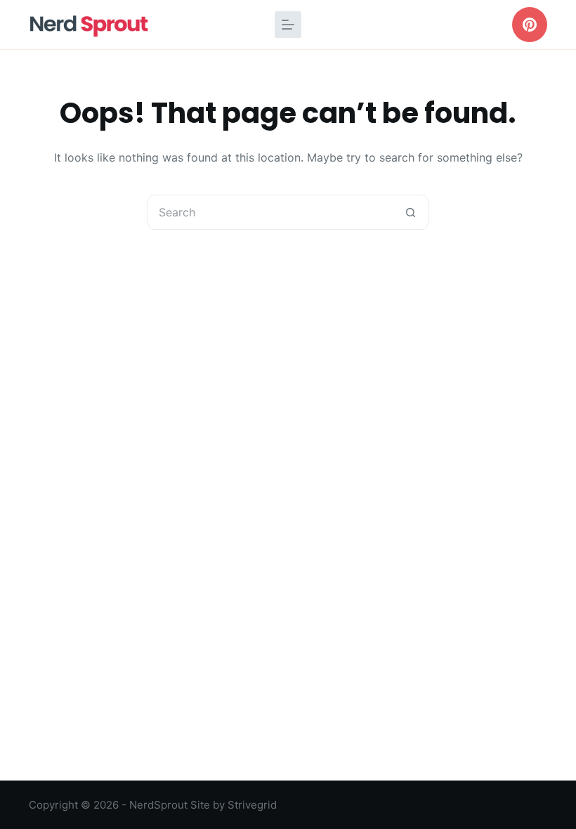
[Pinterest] (529, 24)
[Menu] (288, 24)
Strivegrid (252, 804)
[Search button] (410, 212)
